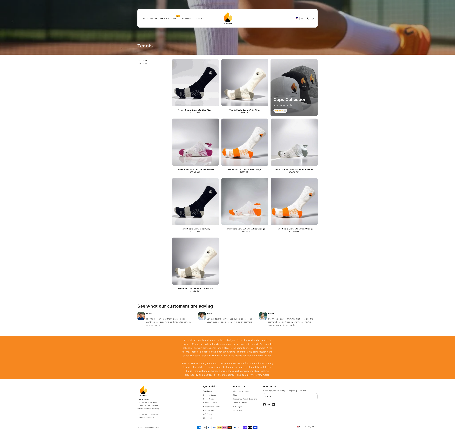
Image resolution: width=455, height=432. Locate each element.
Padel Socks (208, 399)
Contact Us (238, 410)
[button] (291, 18)
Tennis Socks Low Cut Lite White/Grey (294, 169)
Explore (198, 18)
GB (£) (301, 426)
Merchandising (209, 418)
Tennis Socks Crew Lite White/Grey (195, 288)
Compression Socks (211, 407)
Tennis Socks (208, 391)
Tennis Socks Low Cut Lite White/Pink (195, 169)
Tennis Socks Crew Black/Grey (195, 229)
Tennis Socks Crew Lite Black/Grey (195, 110)
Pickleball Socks (210, 403)
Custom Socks (209, 410)
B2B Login (237, 407)
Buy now (279, 111)
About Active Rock (241, 391)
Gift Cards (207, 414)
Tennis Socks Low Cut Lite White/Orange (244, 229)
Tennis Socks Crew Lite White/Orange (294, 229)
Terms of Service (240, 403)
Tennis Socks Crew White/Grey (244, 110)
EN (302, 18)
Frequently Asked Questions (245, 399)
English (311, 426)
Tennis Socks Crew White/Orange (244, 169)
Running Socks (209, 395)
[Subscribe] (315, 396)
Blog (235, 395)
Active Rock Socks (152, 427)
